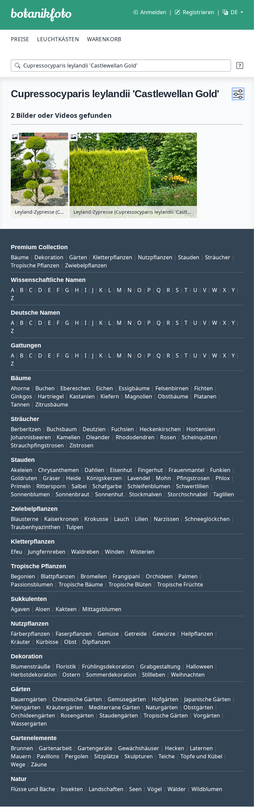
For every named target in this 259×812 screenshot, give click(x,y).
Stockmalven (145, 494)
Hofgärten (165, 699)
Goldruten (24, 478)
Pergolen (76, 756)
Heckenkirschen (160, 429)
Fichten (203, 388)
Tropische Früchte (180, 584)
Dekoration (48, 257)
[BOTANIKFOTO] (41, 15)
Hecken (174, 748)
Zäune (39, 764)
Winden (114, 551)
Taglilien (223, 494)
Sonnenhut (109, 494)
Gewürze (163, 633)
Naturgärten (162, 707)
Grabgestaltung (160, 666)
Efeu (16, 551)
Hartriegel (51, 396)
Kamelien (68, 437)
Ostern (71, 674)
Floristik (66, 666)
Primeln (21, 486)
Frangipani (126, 576)
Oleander (98, 437)
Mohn (163, 478)
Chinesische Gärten (77, 699)
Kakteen (66, 609)
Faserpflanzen (74, 633)
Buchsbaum (62, 429)
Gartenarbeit (55, 748)
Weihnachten (188, 674)
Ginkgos (21, 396)
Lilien (141, 519)
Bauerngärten (29, 699)
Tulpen (74, 527)
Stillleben (153, 674)
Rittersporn (51, 486)
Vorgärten (207, 715)
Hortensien (200, 429)
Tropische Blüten (130, 584)
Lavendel (138, 478)
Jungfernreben (46, 551)
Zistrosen (81, 445)
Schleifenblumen (148, 486)
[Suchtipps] (239, 65)
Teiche (167, 756)
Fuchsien (122, 429)
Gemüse (108, 633)
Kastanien (82, 396)
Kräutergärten (64, 707)
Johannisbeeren (31, 437)
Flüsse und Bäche (33, 789)
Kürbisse (47, 642)
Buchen (45, 388)
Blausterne (24, 519)
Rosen (168, 437)
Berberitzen (26, 429)
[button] (238, 94)
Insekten (72, 789)
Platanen (205, 396)
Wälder (177, 789)
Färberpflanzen (30, 633)
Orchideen (159, 576)
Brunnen (22, 748)
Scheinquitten (199, 437)
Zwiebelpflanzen (86, 265)
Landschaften (106, 789)
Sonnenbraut (72, 494)
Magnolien (138, 396)
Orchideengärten (33, 715)
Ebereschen (75, 388)
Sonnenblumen (30, 494)
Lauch (121, 519)
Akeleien (21, 470)
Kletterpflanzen (112, 257)
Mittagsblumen (101, 609)
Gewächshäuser (138, 748)
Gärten (78, 257)
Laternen (201, 748)
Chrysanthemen (58, 470)
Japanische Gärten (207, 699)
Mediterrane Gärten (114, 707)
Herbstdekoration (34, 674)
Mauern (21, 756)
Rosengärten (77, 715)
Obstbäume (173, 396)
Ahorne (20, 388)
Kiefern (109, 396)
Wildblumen (207, 789)
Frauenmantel (186, 470)
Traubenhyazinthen (35, 527)
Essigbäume (134, 388)
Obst (70, 642)
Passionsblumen (32, 584)
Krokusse (96, 519)
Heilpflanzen (197, 633)
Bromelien (94, 576)
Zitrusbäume (51, 404)
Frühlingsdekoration (108, 666)
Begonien (23, 576)
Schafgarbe (107, 486)
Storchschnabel (187, 494)
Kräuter (20, 642)
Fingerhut (150, 470)
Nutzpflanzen (155, 257)
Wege (18, 764)
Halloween (199, 666)
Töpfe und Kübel (201, 756)
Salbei (79, 486)
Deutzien (94, 429)
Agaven (20, 609)
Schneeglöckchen (207, 519)
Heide (73, 478)
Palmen (188, 576)
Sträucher (217, 257)
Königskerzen (104, 478)
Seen (135, 789)
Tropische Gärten (166, 715)
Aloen (42, 609)
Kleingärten (25, 707)
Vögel (154, 789)
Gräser (51, 478)
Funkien (220, 470)
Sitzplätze (106, 756)
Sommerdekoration (111, 674)
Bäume (20, 257)
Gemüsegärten (127, 699)
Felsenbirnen (172, 388)
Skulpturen (138, 756)
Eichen (104, 388)
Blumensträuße (30, 666)
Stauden (188, 257)
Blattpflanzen (58, 576)
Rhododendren (135, 437)
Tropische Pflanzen (35, 265)
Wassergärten (29, 723)
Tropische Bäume (81, 584)
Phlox (222, 478)
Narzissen (166, 519)
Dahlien (94, 470)
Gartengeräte (95, 748)
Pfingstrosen (193, 478)
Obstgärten (198, 707)
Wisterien (142, 551)
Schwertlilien (192, 486)
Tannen (20, 404)
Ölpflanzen (96, 642)
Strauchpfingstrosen (37, 445)
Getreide (135, 633)
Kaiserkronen (61, 519)
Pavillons (48, 756)
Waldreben (85, 551)
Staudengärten (118, 715)
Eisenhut (121, 470)
